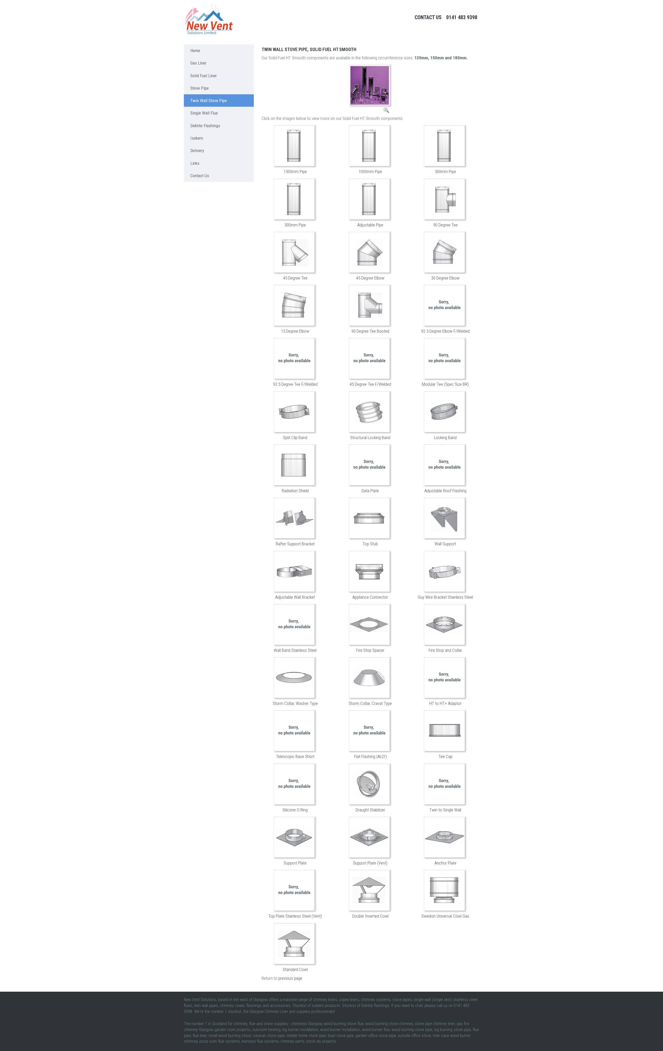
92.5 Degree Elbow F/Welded (445, 331)
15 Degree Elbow (295, 331)
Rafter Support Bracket (295, 543)
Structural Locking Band (370, 437)
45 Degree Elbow (370, 278)
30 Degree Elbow (445, 278)
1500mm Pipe (295, 171)
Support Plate (295, 863)
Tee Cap (445, 756)
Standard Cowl (295, 969)
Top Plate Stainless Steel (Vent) (295, 916)
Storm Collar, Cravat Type (370, 703)
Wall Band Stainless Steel (295, 650)
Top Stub (370, 543)
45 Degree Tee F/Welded (370, 384)
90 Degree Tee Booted (370, 331)
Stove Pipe (199, 88)
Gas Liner (198, 63)
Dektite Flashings (205, 125)
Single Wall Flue (204, 113)
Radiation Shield (295, 490)
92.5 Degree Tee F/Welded (295, 384)
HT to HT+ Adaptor (445, 703)
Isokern (196, 138)
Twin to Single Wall (445, 809)
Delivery (197, 150)
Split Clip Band (295, 437)
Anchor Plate (445, 863)
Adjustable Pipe (370, 224)
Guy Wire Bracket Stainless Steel (445, 597)
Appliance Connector (370, 597)
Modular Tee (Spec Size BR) (445, 384)
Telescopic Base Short (295, 756)
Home (195, 50)
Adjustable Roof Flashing (445, 490)
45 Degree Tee (295, 278)
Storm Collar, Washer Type (295, 703)
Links (194, 163)
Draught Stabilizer (370, 809)
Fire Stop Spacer (370, 650)
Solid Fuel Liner (203, 75)
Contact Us (428, 17)
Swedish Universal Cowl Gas (445, 916)
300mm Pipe (295, 224)
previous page (290, 978)
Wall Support (445, 543)
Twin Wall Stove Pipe (208, 100)
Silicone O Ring (295, 809)
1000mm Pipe (370, 171)
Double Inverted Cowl (370, 916)
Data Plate (370, 490)
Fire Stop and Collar (445, 650)
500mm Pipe (445, 171)
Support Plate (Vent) (370, 863)
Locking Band (445, 437)
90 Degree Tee (445, 224)
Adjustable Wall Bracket (295, 597)
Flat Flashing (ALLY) (370, 756)
